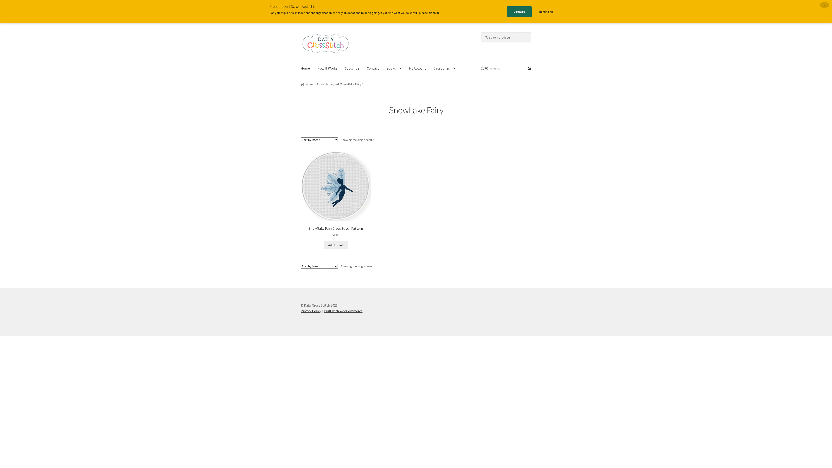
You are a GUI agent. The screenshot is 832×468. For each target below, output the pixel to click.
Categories (442, 68)
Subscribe (352, 68)
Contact (373, 68)
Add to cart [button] (335, 245)
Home (305, 68)
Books (391, 68)
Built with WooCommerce (343, 311)
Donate (519, 11)
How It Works (327, 68)
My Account (417, 68)
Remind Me (546, 12)
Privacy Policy (311, 311)
